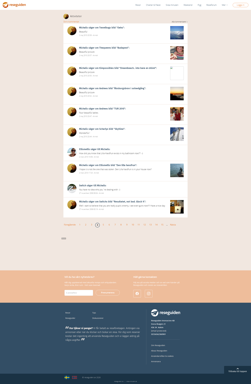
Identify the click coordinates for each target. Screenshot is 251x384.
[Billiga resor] (66, 377)
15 (162, 224)
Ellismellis (84, 149)
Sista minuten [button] (172, 5)
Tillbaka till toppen (237, 371)
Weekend (188, 5)
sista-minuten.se (131, 381)
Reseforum (211, 5)
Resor (138, 5)
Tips (94, 313)
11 (139, 224)
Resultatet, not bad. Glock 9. (129, 202)
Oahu (120, 28)
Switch (82, 185)
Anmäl (95, 35)
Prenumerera (107, 292)
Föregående (70, 224)
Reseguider (70, 318)
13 (150, 224)
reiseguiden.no (118, 381)
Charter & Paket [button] (153, 5)
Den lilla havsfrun (126, 165)
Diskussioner (98, 318)
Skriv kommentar (71, 21)
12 (144, 224)
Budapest (123, 48)
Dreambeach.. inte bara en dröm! (137, 68)
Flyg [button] (199, 5)
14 (156, 224)
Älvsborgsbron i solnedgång (129, 88)
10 (133, 224)
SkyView (119, 129)
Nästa (173, 224)
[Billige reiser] (74, 377)
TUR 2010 (119, 109)
